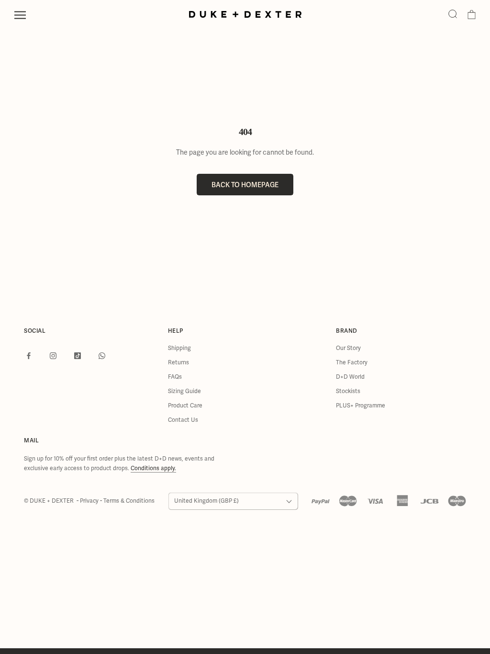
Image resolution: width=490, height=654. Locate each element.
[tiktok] (77, 355)
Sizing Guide (184, 391)
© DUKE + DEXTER (49, 501)
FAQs (175, 377)
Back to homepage (245, 184)
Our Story (348, 348)
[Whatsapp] (101, 355)
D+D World (350, 377)
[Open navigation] (20, 15)
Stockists (348, 391)
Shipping (179, 348)
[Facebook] (28, 355)
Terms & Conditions (129, 501)
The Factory (352, 362)
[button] (452, 15)
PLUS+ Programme (360, 405)
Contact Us (183, 420)
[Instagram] (53, 355)
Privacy (90, 501)
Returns (178, 362)
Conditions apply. (153, 468)
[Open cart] (472, 15)
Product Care (185, 405)
